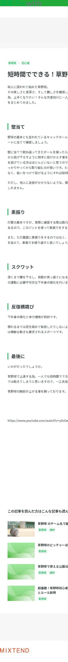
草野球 (12, 63)
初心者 (25, 63)
